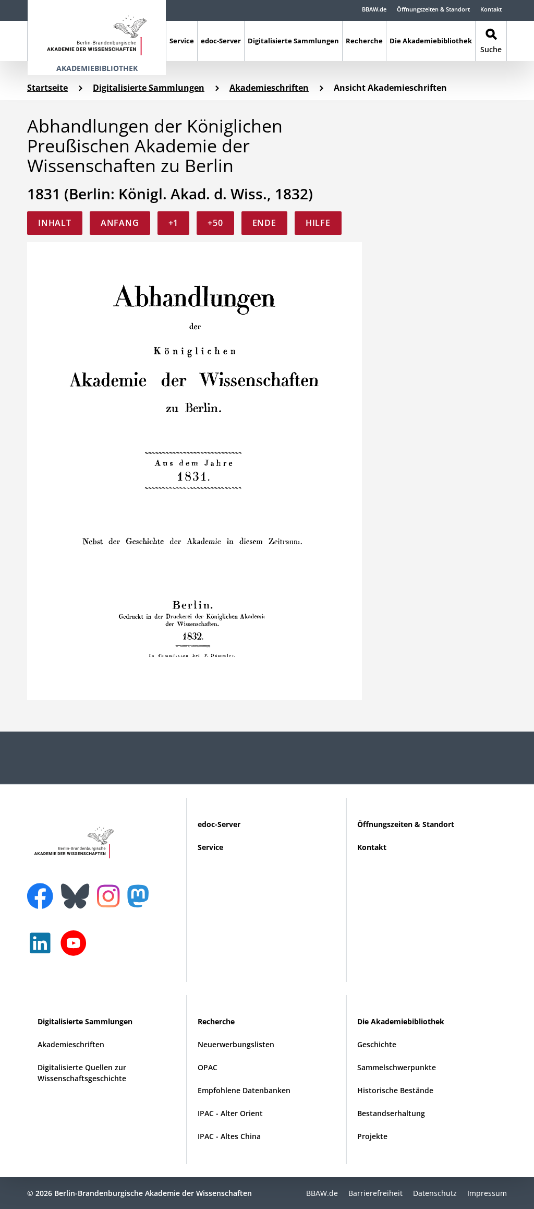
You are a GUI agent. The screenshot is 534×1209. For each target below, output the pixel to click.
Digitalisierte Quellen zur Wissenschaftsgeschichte (82, 1072)
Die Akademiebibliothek (431, 40)
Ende (264, 223)
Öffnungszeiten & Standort (433, 9)
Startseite (47, 87)
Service (181, 40)
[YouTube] (76, 948)
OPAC (207, 1067)
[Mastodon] (142, 901)
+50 (215, 223)
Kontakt (491, 9)
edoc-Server (221, 40)
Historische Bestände (395, 1090)
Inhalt (54, 223)
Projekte (372, 1136)
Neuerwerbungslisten (236, 1044)
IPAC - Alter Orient (230, 1113)
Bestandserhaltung (391, 1113)
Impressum (487, 1193)
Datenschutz (435, 1193)
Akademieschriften (269, 87)
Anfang (120, 223)
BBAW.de (374, 9)
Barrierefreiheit (375, 1193)
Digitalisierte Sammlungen (293, 40)
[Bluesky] (77, 890)
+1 (173, 223)
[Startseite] (97, 30)
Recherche (364, 40)
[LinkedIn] (42, 948)
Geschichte (376, 1044)
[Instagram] (111, 895)
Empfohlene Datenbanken (244, 1090)
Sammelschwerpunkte (396, 1067)
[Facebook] (42, 890)
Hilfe (318, 223)
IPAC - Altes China (229, 1136)
